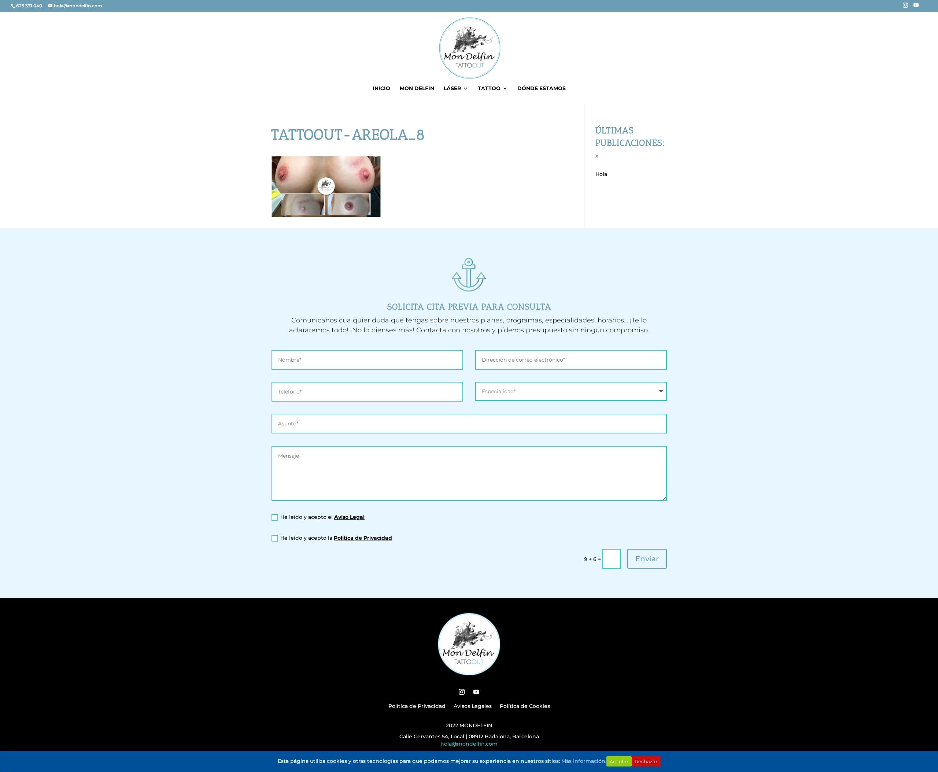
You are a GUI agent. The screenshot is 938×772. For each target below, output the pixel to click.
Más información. (583, 761)
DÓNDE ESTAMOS (541, 89)
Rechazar (646, 761)
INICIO (381, 89)
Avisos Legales (473, 706)
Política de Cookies (525, 706)
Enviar (647, 558)
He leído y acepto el (322, 517)
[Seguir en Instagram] (462, 692)
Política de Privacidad (363, 538)
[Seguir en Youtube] (476, 692)
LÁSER (452, 89)
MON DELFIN (417, 89)
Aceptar (619, 761)
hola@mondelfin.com (469, 743)
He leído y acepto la (336, 538)
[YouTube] (916, 7)
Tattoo (489, 89)
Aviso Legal (349, 517)
